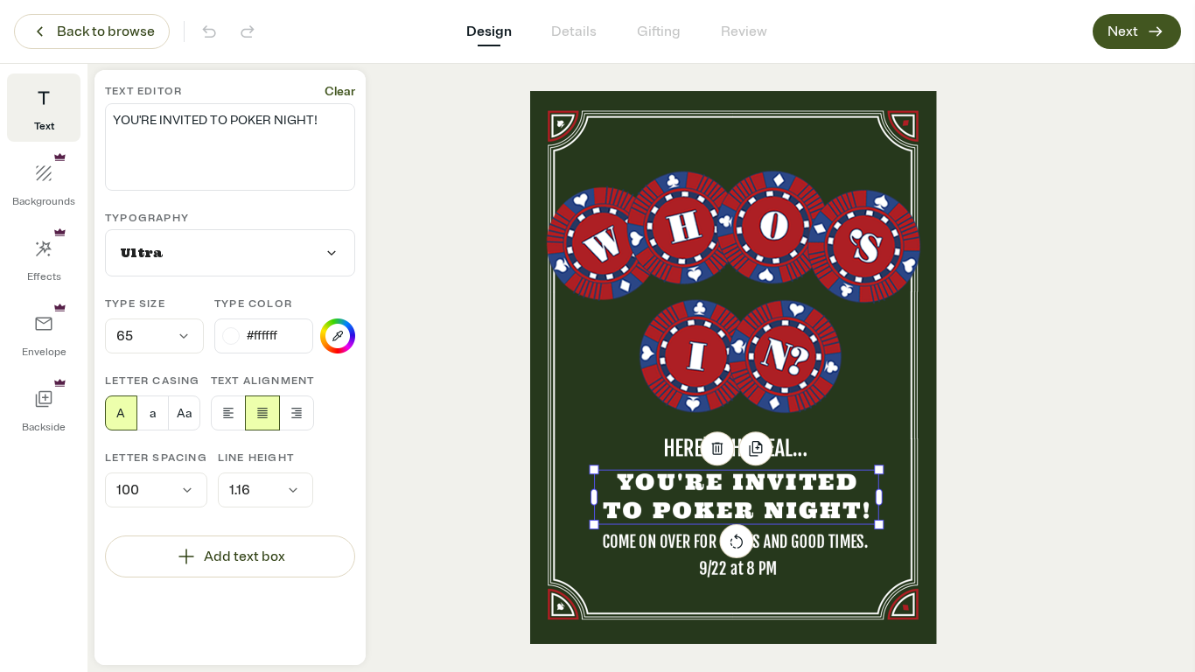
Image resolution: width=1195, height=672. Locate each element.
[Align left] (228, 413)
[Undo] (209, 31)
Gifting (659, 31)
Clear (340, 91)
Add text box (244, 556)
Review (744, 31)
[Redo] (247, 31)
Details (574, 31)
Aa (184, 413)
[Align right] (296, 413)
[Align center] (262, 413)
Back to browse (106, 31)
